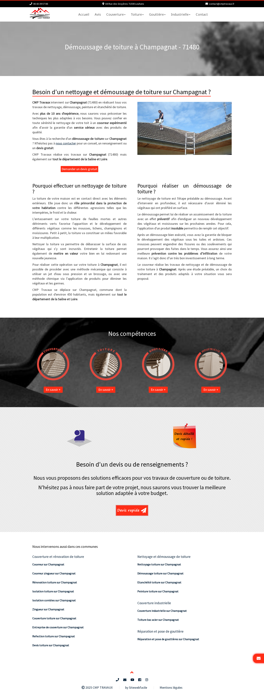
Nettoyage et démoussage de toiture (164, 556)
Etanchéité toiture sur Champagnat (159, 582)
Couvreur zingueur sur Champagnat (54, 573)
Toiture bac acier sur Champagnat (158, 619)
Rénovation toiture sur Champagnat (54, 582)
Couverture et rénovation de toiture (58, 556)
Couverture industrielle (154, 603)
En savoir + (53, 390)
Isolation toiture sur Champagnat (53, 591)
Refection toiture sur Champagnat (53, 636)
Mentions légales (171, 687)
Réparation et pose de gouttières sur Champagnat (168, 639)
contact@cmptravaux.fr (221, 3)
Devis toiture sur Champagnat (50, 645)
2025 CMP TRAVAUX (99, 687)
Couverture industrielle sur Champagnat (162, 610)
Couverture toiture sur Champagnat (54, 618)
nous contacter (66, 143)
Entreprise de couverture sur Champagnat (58, 627)
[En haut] (132, 673)
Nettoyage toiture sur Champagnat (159, 564)
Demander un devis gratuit (79, 169)
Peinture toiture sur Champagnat (158, 591)
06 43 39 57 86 (40, 3)
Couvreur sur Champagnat (48, 564)
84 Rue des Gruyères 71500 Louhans (124, 3)
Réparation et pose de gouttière (160, 631)
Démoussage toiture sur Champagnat (160, 573)
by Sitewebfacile (136, 687)
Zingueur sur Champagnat (48, 609)
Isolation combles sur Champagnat (54, 600)
